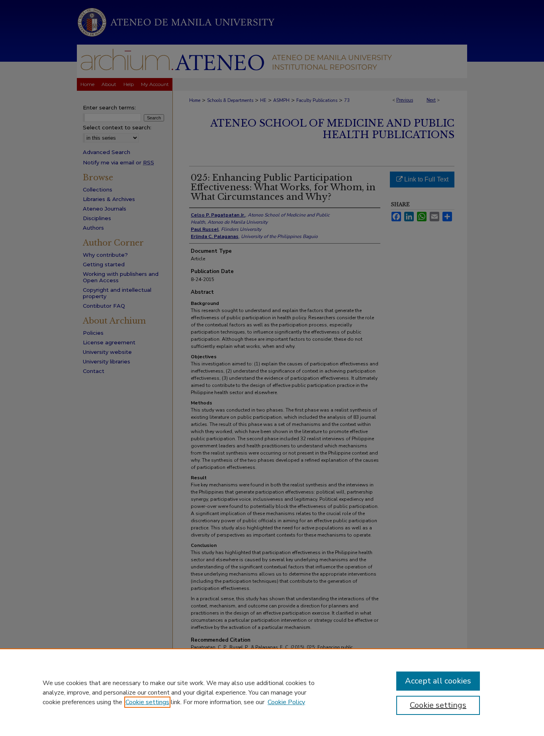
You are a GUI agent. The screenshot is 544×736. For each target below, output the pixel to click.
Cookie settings (147, 702)
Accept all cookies (438, 680)
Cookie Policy (286, 702)
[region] (272, 692)
